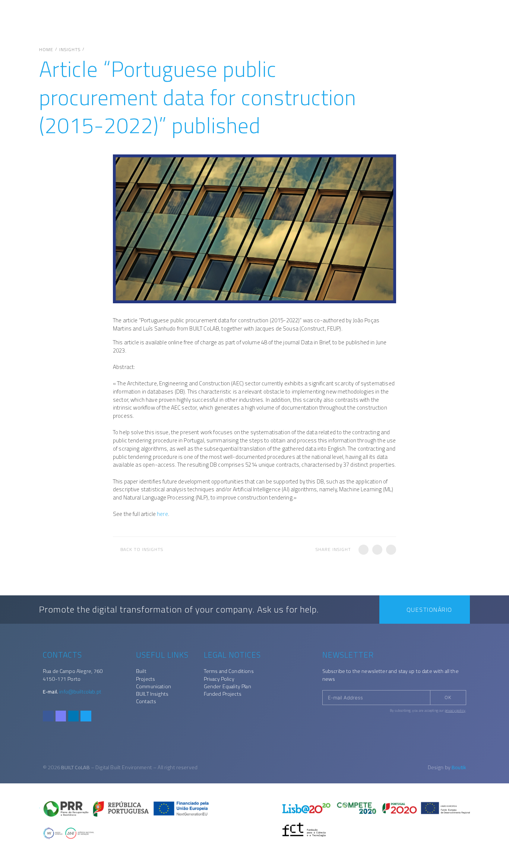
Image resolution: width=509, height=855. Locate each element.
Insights (69, 49)
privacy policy (455, 710)
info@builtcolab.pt (80, 691)
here (162, 513)
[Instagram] (61, 716)
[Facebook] (48, 716)
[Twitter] (85, 716)
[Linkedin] (73, 716)
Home (46, 49)
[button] (363, 550)
